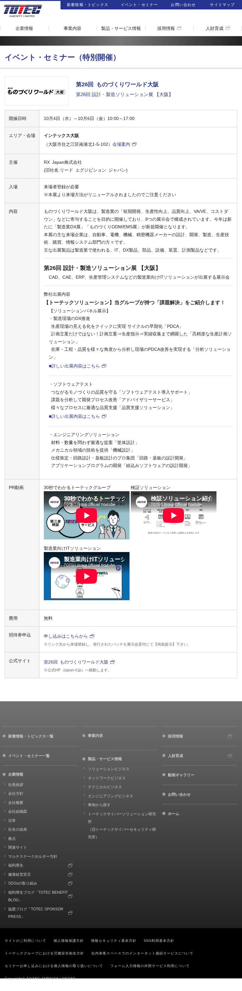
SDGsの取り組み (22, 883)
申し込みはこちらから (66, 636)
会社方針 (15, 793)
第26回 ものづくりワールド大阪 (76, 661)
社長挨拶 (15, 785)
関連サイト (17, 847)
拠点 (12, 838)
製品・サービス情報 (121, 28)
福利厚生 (15, 865)
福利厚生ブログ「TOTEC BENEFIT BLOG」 (38, 896)
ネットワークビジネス (107, 778)
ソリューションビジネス (109, 769)
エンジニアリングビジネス (110, 796)
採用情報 (166, 28)
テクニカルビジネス (105, 787)
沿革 (12, 820)
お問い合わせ (183, 5)
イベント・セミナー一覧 (29, 756)
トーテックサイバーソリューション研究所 (122, 826)
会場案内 (121, 144)
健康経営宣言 (19, 874)
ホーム (173, 814)
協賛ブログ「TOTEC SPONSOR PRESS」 (35, 913)
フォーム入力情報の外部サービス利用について (150, 966)
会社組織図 (17, 811)
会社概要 (15, 802)
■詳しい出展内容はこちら (74, 365)
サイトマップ (222, 5)
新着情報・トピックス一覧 (31, 736)
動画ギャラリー (181, 775)
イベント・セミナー (139, 5)
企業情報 (24, 28)
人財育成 (214, 28)
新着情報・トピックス (87, 5)
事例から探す (99, 805)
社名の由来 (17, 829)
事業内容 (72, 28)
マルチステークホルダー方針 (32, 856)
